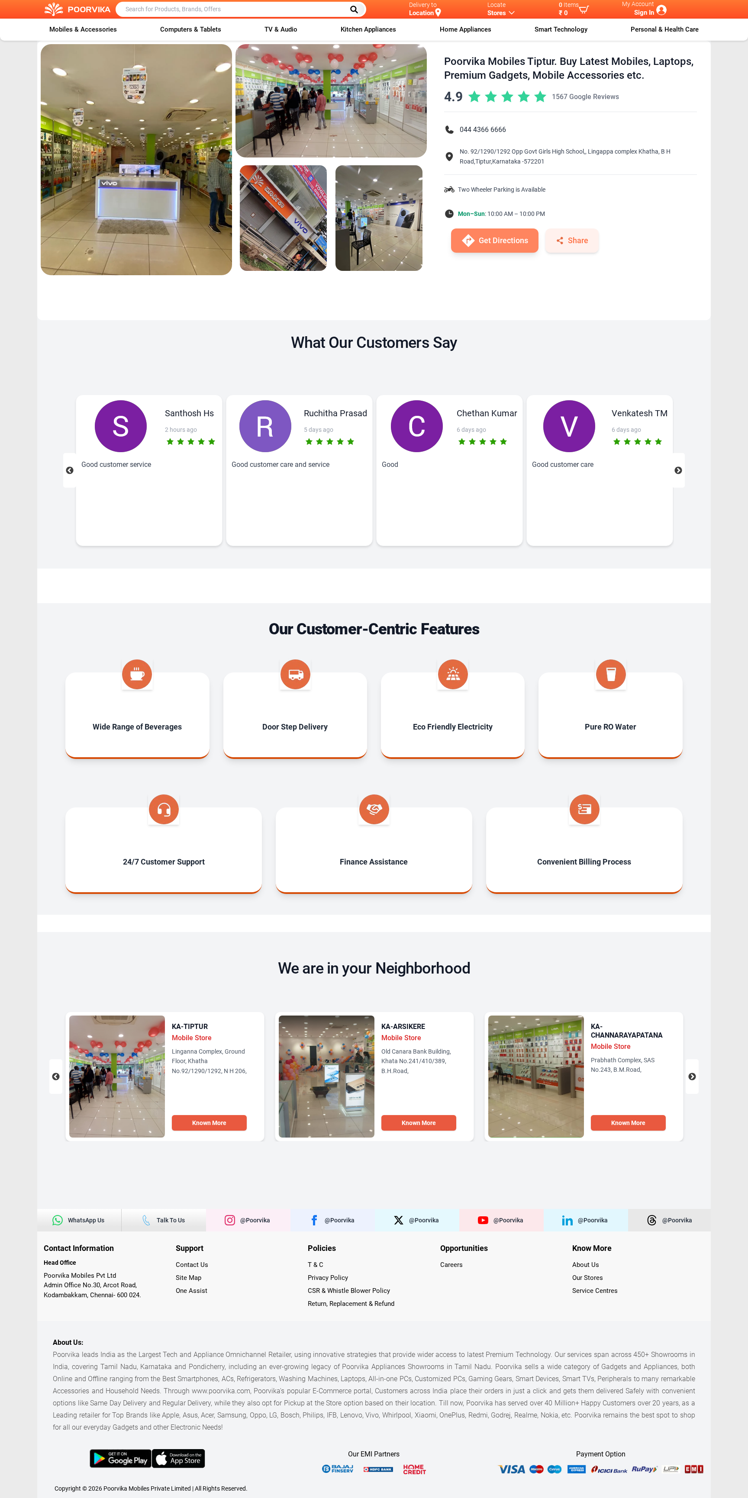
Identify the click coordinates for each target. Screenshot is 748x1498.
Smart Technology (561, 29)
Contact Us (192, 1265)
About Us (585, 1265)
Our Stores (587, 1278)
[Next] (678, 470)
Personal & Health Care (665, 29)
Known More (209, 1122)
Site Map (188, 1278)
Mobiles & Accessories (83, 29)
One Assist (191, 1291)
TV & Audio (280, 29)
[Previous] (69, 470)
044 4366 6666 (483, 129)
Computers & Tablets (190, 29)
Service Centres (595, 1291)
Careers (451, 1265)
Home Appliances (465, 29)
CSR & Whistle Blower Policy (349, 1291)
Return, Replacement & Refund (351, 1304)
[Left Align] (357, 9)
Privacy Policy (328, 1278)
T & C (315, 1265)
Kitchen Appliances (368, 29)
